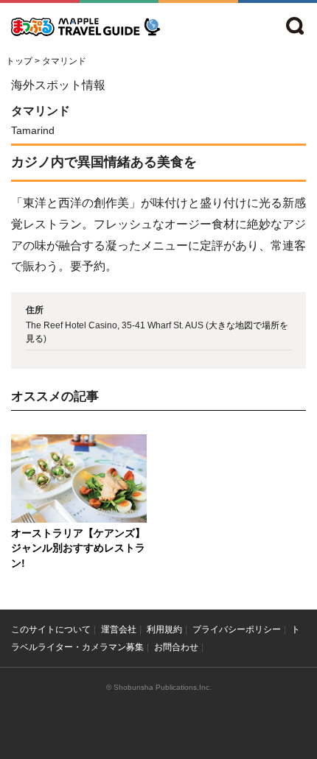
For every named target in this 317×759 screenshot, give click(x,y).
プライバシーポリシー (236, 629)
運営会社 (118, 629)
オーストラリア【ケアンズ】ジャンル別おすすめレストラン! (78, 548)
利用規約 (164, 629)
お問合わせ (176, 647)
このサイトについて (51, 629)
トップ (19, 61)
